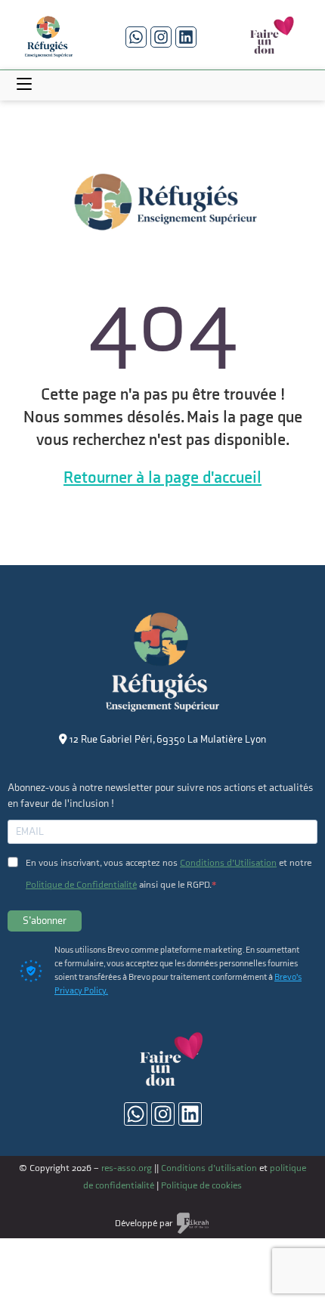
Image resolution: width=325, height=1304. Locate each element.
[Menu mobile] (24, 85)
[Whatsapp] (136, 37)
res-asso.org (126, 1168)
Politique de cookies (201, 1185)
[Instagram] (161, 37)
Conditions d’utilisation (209, 1168)
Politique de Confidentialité (81, 885)
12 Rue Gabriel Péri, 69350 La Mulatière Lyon (166, 739)
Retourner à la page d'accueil (162, 478)
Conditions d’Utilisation (228, 863)
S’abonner (45, 920)
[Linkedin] (186, 37)
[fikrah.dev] (192, 1222)
